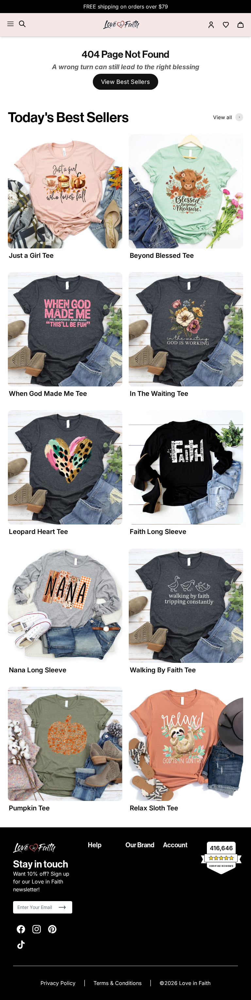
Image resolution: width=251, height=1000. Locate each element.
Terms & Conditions (118, 983)
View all (222, 117)
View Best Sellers (125, 81)
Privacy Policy (59, 983)
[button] (62, 907)
